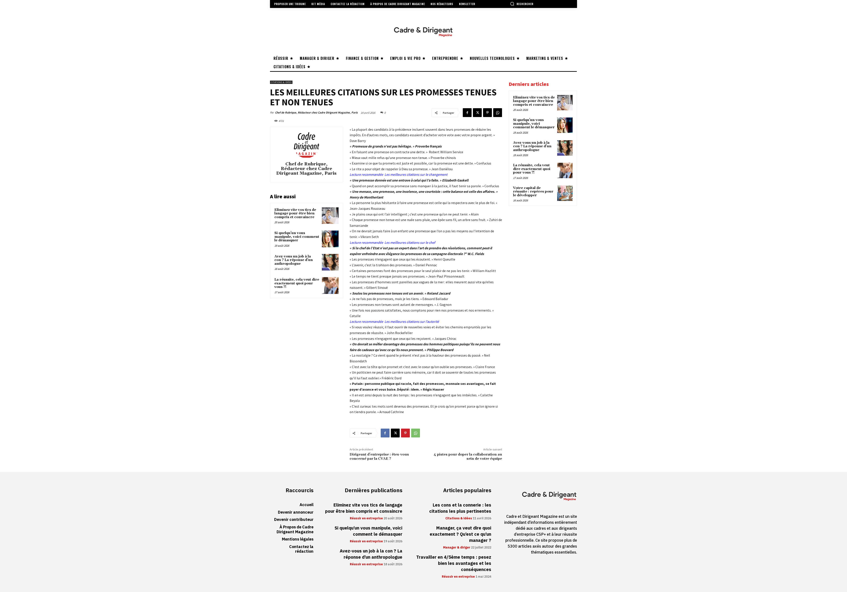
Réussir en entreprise (366, 518)
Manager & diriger (456, 548)
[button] (521, 4)
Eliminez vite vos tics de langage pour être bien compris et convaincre (295, 213)
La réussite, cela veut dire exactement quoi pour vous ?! (296, 283)
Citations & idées (281, 82)
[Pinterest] (487, 112)
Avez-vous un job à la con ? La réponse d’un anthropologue (293, 260)
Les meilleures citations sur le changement (415, 174)
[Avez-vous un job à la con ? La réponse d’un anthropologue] (330, 262)
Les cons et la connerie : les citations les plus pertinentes (460, 508)
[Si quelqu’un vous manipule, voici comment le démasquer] (330, 239)
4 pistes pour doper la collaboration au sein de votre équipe (468, 456)
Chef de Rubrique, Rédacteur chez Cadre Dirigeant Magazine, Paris (316, 112)
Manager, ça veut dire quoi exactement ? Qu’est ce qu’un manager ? (460, 534)
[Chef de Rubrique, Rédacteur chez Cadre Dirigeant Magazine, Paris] (306, 145)
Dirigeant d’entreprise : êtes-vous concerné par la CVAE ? (379, 456)
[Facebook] (467, 112)
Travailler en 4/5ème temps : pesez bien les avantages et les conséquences (453, 563)
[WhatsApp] (497, 112)
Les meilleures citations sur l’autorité (411, 321)
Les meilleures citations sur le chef (409, 242)
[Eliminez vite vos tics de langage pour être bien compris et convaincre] (330, 215)
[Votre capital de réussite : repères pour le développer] (565, 193)
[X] (477, 112)
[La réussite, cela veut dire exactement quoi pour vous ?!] (330, 285)
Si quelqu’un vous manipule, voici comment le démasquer (296, 236)
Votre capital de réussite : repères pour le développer (533, 191)
